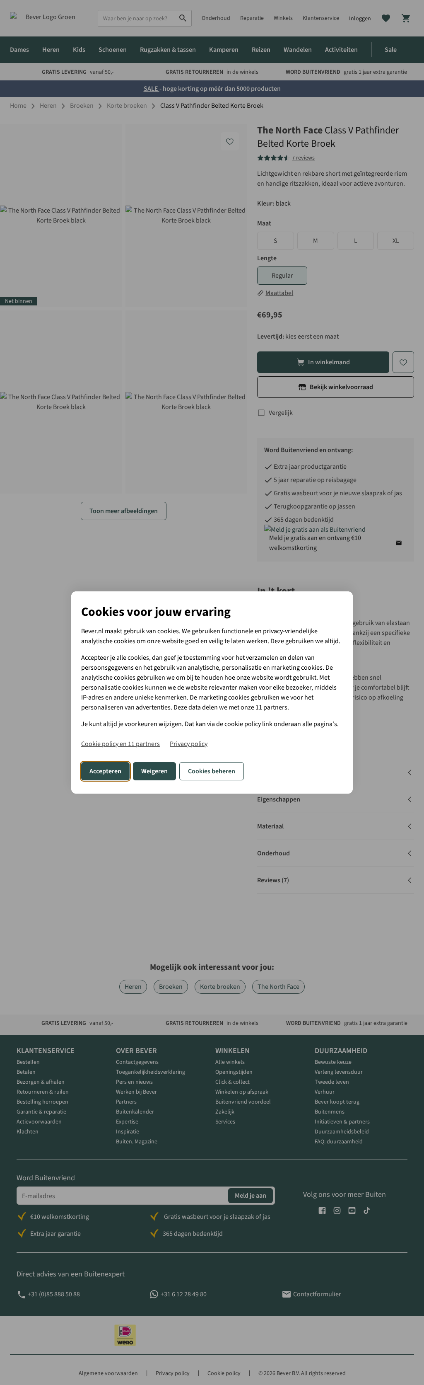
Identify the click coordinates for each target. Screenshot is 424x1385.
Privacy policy (188, 743)
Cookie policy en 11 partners (120, 743)
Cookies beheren (211, 771)
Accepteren (105, 771)
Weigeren (154, 771)
